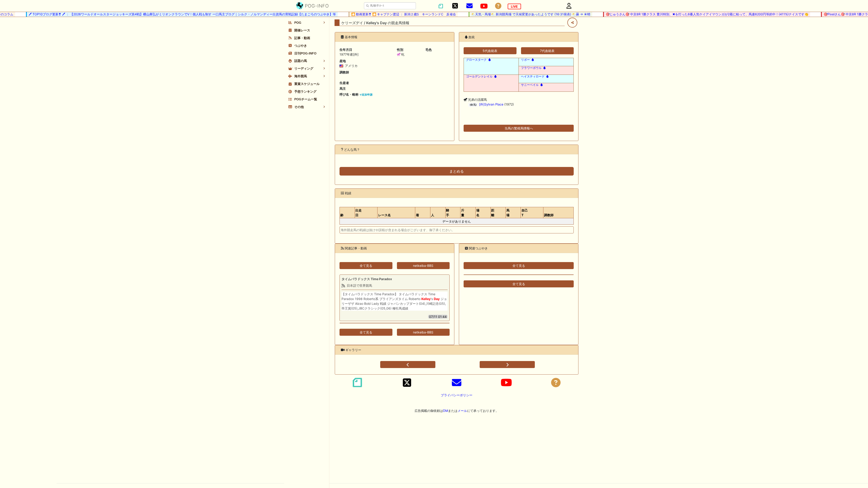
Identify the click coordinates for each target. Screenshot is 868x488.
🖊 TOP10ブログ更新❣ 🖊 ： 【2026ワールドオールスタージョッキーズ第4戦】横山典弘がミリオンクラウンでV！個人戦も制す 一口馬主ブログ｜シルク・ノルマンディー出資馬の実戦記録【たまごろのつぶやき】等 (172, 14)
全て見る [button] (366, 265)
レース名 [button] (384, 215)
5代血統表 (490, 51)
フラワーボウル (531, 68)
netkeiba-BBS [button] (423, 265)
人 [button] (432, 215)
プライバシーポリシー (456, 395)
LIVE (514, 6)
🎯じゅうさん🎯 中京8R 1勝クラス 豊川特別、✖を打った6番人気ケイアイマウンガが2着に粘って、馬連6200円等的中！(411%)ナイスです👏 (697, 14)
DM (445, 411)
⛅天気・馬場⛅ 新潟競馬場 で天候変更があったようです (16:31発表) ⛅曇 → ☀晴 (521, 14)
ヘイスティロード (533, 76)
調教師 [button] (549, 215)
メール (462, 411)
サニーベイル (530, 85)
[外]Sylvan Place (491, 104)
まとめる (456, 171)
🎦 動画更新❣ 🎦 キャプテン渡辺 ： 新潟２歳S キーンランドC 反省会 (394, 14)
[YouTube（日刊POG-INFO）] (484, 6)
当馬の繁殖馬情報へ (519, 128)
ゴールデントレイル (479, 76)
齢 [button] (342, 215)
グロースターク (476, 59)
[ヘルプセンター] (498, 6)
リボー (525, 59)
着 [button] (417, 215)
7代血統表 (547, 51)
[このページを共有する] (572, 23)
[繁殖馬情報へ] (489, 59)
